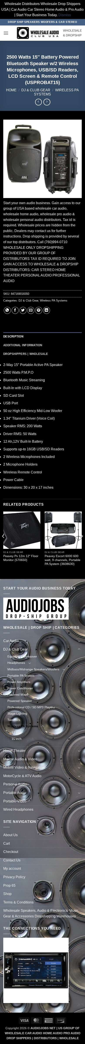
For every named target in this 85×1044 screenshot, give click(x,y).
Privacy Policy (14, 877)
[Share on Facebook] (15, 310)
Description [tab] (13, 336)
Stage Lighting (17, 713)
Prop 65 (9, 885)
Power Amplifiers (18, 682)
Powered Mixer (17, 694)
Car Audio (11, 641)
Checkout (10, 852)
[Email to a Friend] (30, 310)
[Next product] (38, 102)
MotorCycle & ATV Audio (22, 776)
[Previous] (3, 544)
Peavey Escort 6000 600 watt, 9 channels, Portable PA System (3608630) (62, 559)
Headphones (16, 662)
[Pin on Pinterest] (38, 310)
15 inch (17, 739)
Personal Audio (15, 784)
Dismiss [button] (64, 15)
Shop (7, 894)
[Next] (81, 544)
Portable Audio (14, 793)
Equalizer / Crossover (22, 656)
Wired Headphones (18, 809)
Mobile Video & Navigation (24, 767)
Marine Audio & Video (20, 759)
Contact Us (11, 860)
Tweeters (13, 720)
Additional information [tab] (22, 345)
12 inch (17, 732)
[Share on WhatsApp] (7, 310)
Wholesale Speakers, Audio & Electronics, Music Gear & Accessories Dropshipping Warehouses (40, 913)
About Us (10, 835)
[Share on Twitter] (23, 310)
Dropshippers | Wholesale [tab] (25, 354)
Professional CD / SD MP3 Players (31, 707)
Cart (6, 843)
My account (12, 868)
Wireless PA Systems (53, 300)
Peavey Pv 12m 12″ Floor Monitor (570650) (20, 558)
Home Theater (14, 750)
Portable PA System (20, 675)
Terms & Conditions (18, 902)
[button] (5, 33)
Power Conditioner (20, 688)
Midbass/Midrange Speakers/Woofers (33, 669)
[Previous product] (46, 102)
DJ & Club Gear (35, 90)
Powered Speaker (19, 701)
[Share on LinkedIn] (46, 310)
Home (11, 90)
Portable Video (14, 801)
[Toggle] (79, 641)
